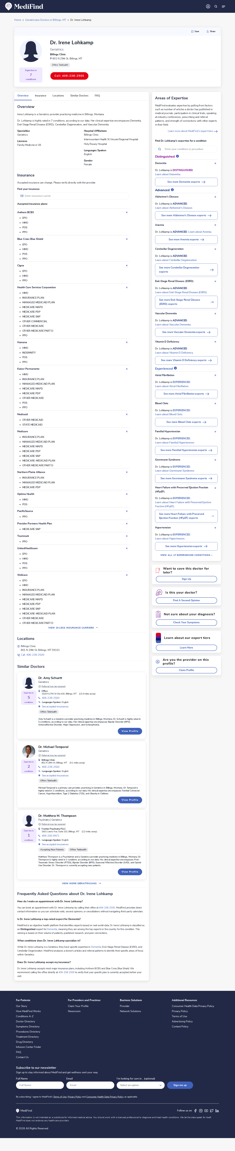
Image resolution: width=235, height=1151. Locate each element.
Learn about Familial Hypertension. (175, 442)
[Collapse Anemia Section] (215, 225)
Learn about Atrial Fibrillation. (172, 386)
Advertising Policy (182, 1021)
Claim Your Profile (78, 1006)
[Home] (24, 6)
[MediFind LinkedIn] (217, 1110)
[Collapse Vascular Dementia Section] (215, 313)
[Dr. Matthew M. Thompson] (28, 820)
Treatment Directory (27, 1037)
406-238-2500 (50, 698)
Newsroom (74, 1011)
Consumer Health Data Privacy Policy (193, 1006)
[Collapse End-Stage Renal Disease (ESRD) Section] (215, 281)
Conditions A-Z (24, 1016)
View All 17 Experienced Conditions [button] (185, 555)
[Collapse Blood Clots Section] (215, 403)
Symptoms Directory (27, 1026)
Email (69, 1078)
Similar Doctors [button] (79, 95)
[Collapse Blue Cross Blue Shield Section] (126, 239)
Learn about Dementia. (168, 174)
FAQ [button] (97, 95)
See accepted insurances (55, 706)
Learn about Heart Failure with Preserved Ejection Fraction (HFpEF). (183, 504)
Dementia (52, 929)
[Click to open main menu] (223, 6)
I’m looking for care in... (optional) (136, 1078)
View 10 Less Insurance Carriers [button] (73, 627)
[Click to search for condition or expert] (216, 6)
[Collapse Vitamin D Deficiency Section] (215, 341)
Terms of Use (179, 1016)
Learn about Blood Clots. (169, 414)
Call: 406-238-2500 (32, 655)
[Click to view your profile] (208, 6)
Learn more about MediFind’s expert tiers (191, 131)
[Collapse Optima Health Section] (126, 494)
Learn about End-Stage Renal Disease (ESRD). (181, 292)
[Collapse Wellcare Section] (126, 575)
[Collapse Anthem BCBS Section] (126, 212)
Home (17, 20)
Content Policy (180, 1026)
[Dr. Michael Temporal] (28, 751)
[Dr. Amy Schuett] (28, 682)
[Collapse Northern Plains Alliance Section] (126, 472)
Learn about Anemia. (200, 232)
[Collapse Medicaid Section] (126, 414)
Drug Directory (24, 1042)
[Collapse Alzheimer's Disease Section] (215, 196)
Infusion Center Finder (28, 1047)
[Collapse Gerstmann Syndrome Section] (215, 459)
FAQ (18, 1052)
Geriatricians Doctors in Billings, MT (45, 20)
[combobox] (73, 195)
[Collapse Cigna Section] (126, 265)
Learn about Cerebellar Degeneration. (176, 260)
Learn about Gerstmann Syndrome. (175, 471)
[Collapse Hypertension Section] (215, 527)
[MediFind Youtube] (206, 1110)
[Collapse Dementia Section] (215, 163)
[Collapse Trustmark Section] (126, 536)
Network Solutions (130, 1011)
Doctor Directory (25, 1021)
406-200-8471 (50, 836)
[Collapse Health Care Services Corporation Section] (126, 287)
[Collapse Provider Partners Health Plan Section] (126, 523)
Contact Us (22, 1057)
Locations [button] (58, 95)
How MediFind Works (28, 1011)
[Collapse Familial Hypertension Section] (215, 431)
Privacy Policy (180, 1011)
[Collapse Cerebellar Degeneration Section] (215, 249)
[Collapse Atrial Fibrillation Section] (215, 375)
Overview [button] (23, 95)
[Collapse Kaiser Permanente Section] (126, 368)
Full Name (22, 1078)
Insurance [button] (40, 95)
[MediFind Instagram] (201, 1110)
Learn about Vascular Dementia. (173, 324)
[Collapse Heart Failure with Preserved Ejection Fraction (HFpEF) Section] (215, 488)
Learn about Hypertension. (170, 538)
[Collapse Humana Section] (126, 342)
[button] (51, 686)
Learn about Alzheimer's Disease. (174, 208)
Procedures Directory (28, 1031)
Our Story (21, 1006)
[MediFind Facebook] (195, 1110)
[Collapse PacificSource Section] (126, 511)
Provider (124, 1006)
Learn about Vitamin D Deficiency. (174, 352)
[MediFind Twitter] (212, 1110)
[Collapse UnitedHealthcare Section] (126, 548)
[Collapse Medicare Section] (126, 431)
